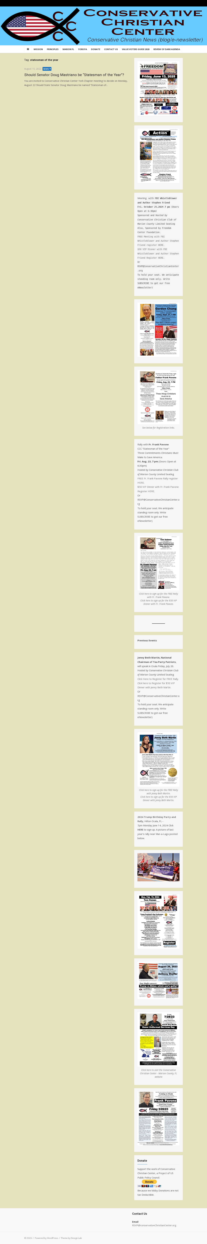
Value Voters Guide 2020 (135, 49)
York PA (82, 49)
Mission (38, 49)
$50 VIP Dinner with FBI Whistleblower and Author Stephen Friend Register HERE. (158, 253)
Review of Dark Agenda (166, 49)
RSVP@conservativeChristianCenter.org (154, 1225)
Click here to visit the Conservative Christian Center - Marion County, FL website (158, 1073)
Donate (95, 49)
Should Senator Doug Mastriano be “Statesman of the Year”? (74, 75)
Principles (53, 49)
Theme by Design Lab (71, 1238)
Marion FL (68, 49)
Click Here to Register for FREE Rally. (158, 679)
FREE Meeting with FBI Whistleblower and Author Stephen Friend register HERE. (158, 240)
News (46, 69)
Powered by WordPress (46, 1238)
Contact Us (111, 49)
